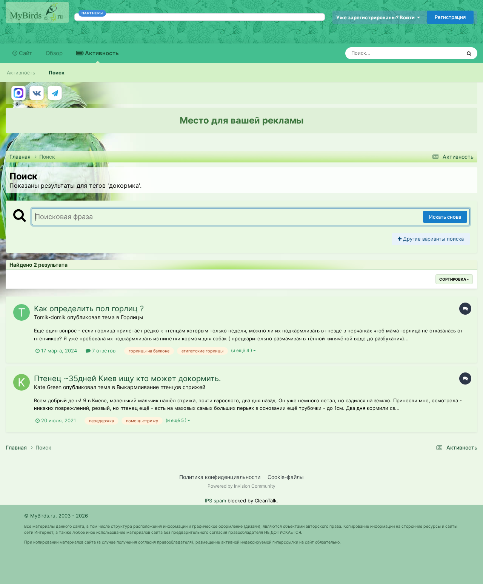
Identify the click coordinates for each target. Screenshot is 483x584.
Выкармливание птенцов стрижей (161, 387)
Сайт (24, 53)
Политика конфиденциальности (219, 477)
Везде (444, 53)
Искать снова (445, 217)
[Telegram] (55, 93)
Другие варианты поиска (432, 239)
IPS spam (215, 500)
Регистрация (450, 17)
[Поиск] (469, 53)
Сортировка (453, 279)
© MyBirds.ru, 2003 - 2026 (56, 516)
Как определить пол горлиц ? (89, 308)
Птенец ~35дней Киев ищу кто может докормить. (127, 378)
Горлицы (132, 317)
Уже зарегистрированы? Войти (376, 17)
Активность (101, 53)
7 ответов (103, 351)
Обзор (54, 53)
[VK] (36, 93)
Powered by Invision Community (241, 486)
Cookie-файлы (286, 477)
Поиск (57, 73)
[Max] (18, 93)
